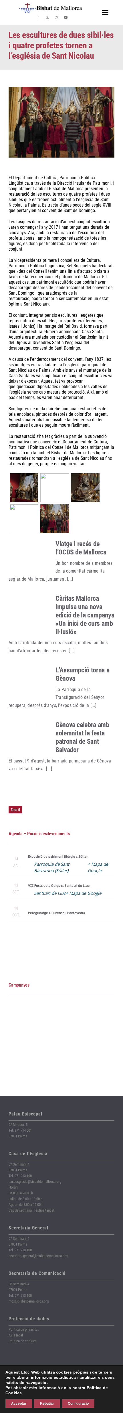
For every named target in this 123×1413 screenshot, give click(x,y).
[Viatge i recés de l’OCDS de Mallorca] (29, 556)
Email (15, 809)
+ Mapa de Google (83, 893)
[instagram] (56, 17)
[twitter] (47, 17)
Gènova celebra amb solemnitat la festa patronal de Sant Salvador (82, 737)
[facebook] (38, 17)
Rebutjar (47, 1403)
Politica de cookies (23, 1341)
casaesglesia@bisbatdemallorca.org (35, 1181)
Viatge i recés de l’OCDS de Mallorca (80, 548)
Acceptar (18, 1403)
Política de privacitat (24, 1329)
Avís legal (16, 1335)
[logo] (50, 5)
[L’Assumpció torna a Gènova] (29, 682)
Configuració (78, 1403)
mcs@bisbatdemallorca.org (29, 1301)
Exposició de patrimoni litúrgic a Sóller (58, 856)
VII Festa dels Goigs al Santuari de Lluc (59, 885)
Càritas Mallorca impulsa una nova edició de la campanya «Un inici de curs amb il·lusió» (84, 615)
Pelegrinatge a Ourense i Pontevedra (56, 913)
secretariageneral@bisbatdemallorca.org (38, 1256)
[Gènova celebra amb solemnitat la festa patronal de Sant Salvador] (29, 737)
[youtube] (66, 17)
